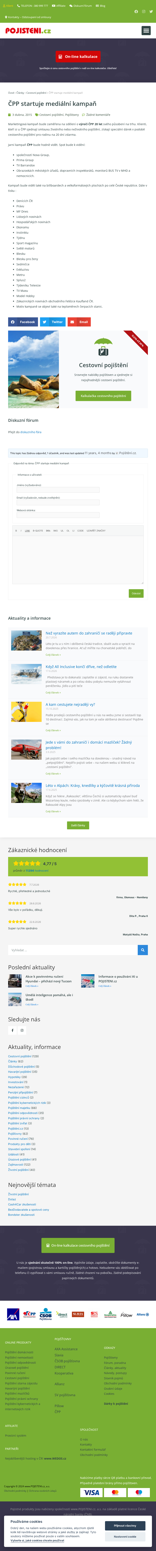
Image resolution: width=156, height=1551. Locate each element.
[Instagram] (143, 11)
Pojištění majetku (19, 1108)
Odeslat (136, 593)
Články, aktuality (115, 1368)
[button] (146, 30)
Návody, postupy (115, 1373)
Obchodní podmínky (118, 1383)
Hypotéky (14, 1077)
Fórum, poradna (115, 1363)
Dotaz (12, 1199)
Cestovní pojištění (36, 92)
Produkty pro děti (19, 1144)
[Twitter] (151, 11)
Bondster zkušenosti (21, 1214)
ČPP (58, 1412)
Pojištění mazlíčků (17, 1393)
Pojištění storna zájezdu (21, 1383)
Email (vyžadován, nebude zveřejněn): (38, 497)
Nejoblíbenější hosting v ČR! (35, 1458)
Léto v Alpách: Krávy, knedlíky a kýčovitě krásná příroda (93, 785)
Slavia (59, 1355)
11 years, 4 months (98, 453)
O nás (84, 1439)
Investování (15, 1082)
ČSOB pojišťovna (67, 1361)
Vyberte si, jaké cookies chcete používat (37, 1540)
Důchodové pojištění (21, 1066)
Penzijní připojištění (20, 1092)
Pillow (59, 1406)
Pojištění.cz (15, 1128)
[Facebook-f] (12, 1030)
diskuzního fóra (30, 432)
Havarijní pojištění (19, 1071)
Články (20, 92)
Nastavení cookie (125, 1536)
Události (13, 1154)
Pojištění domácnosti (19, 1352)
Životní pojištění (18, 1169)
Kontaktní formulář (93, 1449)
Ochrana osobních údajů (42, 1490)
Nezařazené (16, 1087)
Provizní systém (15, 1435)
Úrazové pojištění (19, 1159)
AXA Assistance (66, 1349)
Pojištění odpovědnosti (23, 1113)
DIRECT (60, 1367)
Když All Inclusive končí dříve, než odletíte (81, 666)
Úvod (11, 92)
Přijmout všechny (125, 1525)
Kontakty (86, 1444)
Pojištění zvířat (17, 1123)
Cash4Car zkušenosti (22, 1204)
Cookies (109, 1394)
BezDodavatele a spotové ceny (28, 1209)
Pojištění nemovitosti (19, 1357)
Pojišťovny (72, 115)
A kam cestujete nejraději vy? (70, 704)
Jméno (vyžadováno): (29, 485)
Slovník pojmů (113, 1378)
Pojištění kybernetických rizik (27, 1102)
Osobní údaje (113, 1388)
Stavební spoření (19, 1149)
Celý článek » (53, 654)
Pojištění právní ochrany (24, 1118)
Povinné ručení (18, 1138)
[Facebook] (136, 11)
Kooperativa (64, 1373)
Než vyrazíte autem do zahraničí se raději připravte (89, 633)
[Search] (143, 950)
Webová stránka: (26, 510)
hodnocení (37, 870)
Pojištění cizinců (18, 1097)
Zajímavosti (15, 1164)
